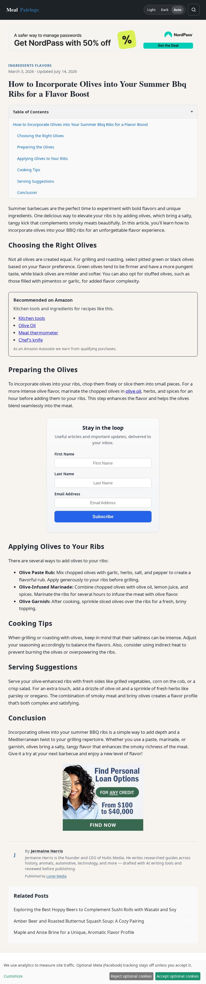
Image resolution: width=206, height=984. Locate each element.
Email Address (67, 493)
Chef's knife (31, 340)
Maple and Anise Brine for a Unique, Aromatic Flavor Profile (74, 932)
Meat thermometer (38, 333)
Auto (177, 10)
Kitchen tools (32, 318)
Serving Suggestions (35, 181)
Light (151, 10)
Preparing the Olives (35, 146)
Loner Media (56, 876)
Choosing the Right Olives (40, 135)
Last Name (64, 473)
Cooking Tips (28, 169)
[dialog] (103, 972)
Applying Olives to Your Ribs (42, 158)
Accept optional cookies (178, 976)
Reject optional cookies (131, 976)
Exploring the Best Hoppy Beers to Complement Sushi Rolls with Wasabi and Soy (95, 909)
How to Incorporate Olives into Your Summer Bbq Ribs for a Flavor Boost (80, 124)
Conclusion (27, 192)
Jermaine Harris (47, 851)
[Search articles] (194, 10)
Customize (13, 976)
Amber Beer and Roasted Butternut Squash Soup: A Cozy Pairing (79, 921)
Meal (22, 9)
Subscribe (103, 516)
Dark (164, 10)
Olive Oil (27, 325)
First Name (64, 454)
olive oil (133, 391)
